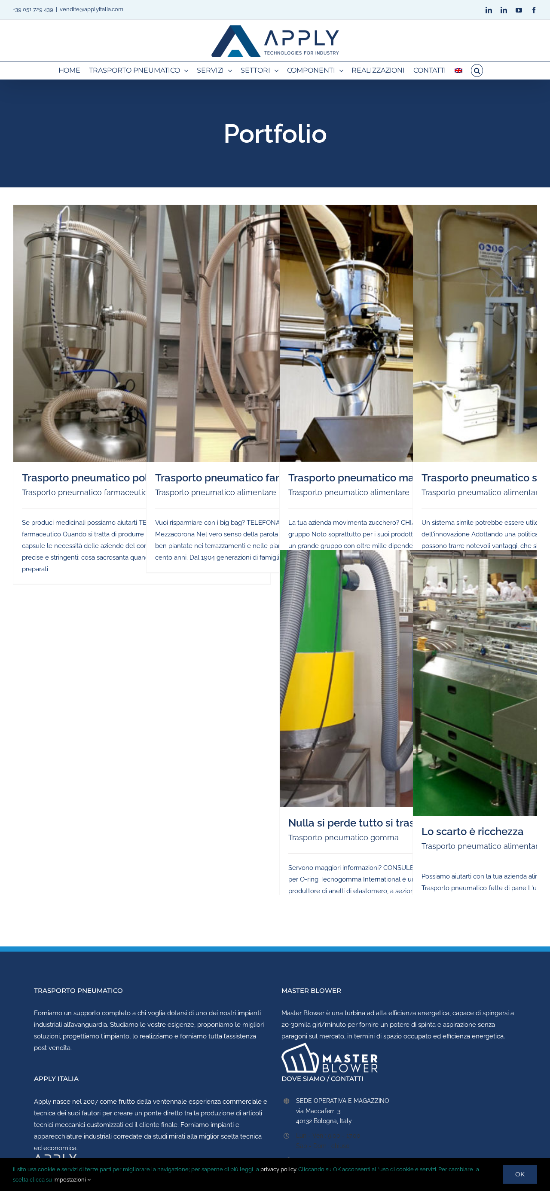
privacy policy (278, 1169)
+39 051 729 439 (33, 9)
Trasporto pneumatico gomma (343, 837)
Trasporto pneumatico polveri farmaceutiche (130, 478)
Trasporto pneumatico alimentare (215, 492)
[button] (477, 70)
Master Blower (302, 1013)
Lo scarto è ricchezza (473, 831)
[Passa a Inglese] (458, 70)
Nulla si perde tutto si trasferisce (368, 823)
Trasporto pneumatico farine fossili (240, 478)
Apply (42, 1101)
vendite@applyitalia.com (91, 9)
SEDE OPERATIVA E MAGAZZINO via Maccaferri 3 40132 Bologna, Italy (342, 1111)
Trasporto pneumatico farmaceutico (87, 492)
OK (520, 1174)
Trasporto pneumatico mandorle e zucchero (394, 478)
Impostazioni (70, 1179)
